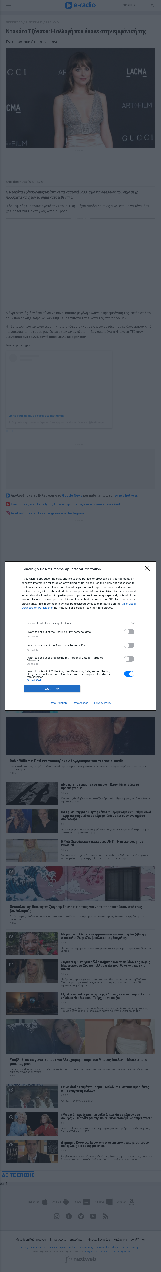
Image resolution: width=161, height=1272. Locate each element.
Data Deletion (58, 702)
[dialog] (80, 636)
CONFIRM (52, 688)
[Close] (148, 569)
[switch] (129, 631)
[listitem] (80, 623)
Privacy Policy (102, 702)
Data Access (80, 702)
